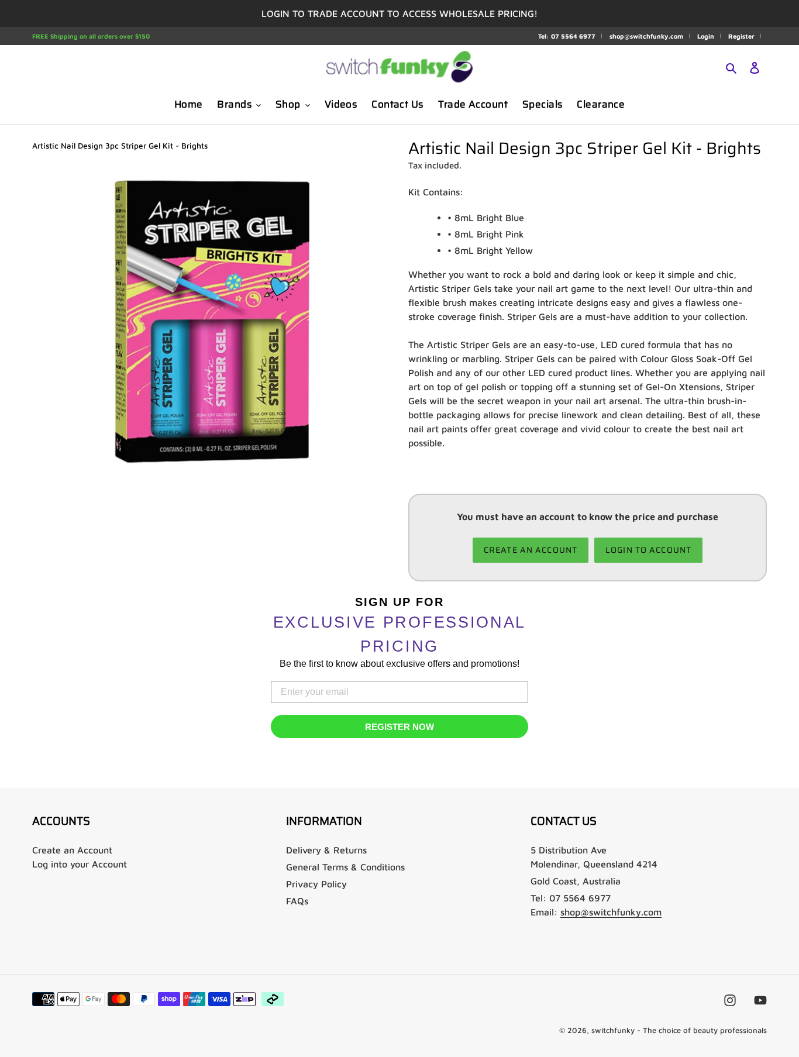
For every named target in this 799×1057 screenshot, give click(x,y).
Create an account (530, 549)
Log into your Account (79, 864)
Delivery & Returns (326, 850)
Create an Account (72, 850)
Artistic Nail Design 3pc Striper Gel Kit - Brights (120, 145)
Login (705, 36)
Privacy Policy (316, 884)
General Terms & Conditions (345, 867)
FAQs (297, 901)
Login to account (648, 549)
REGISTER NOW (399, 727)
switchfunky (613, 1030)
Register (741, 36)
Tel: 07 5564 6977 (566, 36)
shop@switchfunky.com (646, 36)
